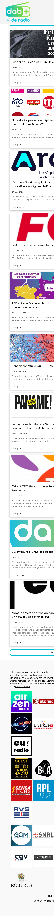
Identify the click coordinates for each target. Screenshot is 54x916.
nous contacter (22, 686)
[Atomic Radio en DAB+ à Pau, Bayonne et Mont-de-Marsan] (43, 701)
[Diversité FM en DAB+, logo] (43, 723)
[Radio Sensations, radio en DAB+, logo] (21, 790)
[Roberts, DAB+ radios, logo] (21, 879)
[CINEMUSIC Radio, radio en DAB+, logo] (21, 723)
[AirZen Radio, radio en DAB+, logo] (21, 701)
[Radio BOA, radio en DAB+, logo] (43, 768)
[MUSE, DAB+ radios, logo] (43, 857)
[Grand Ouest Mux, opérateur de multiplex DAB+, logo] (21, 835)
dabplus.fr (19, 677)
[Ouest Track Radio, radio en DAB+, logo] (21, 768)
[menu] (50, 6)
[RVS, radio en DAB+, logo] (21, 813)
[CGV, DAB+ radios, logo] (21, 857)
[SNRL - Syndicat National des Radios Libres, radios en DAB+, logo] (43, 835)
